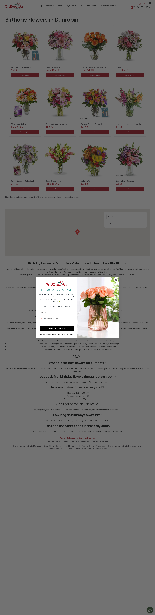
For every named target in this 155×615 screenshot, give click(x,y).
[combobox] (43, 318)
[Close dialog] (116, 280)
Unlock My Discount (57, 328)
